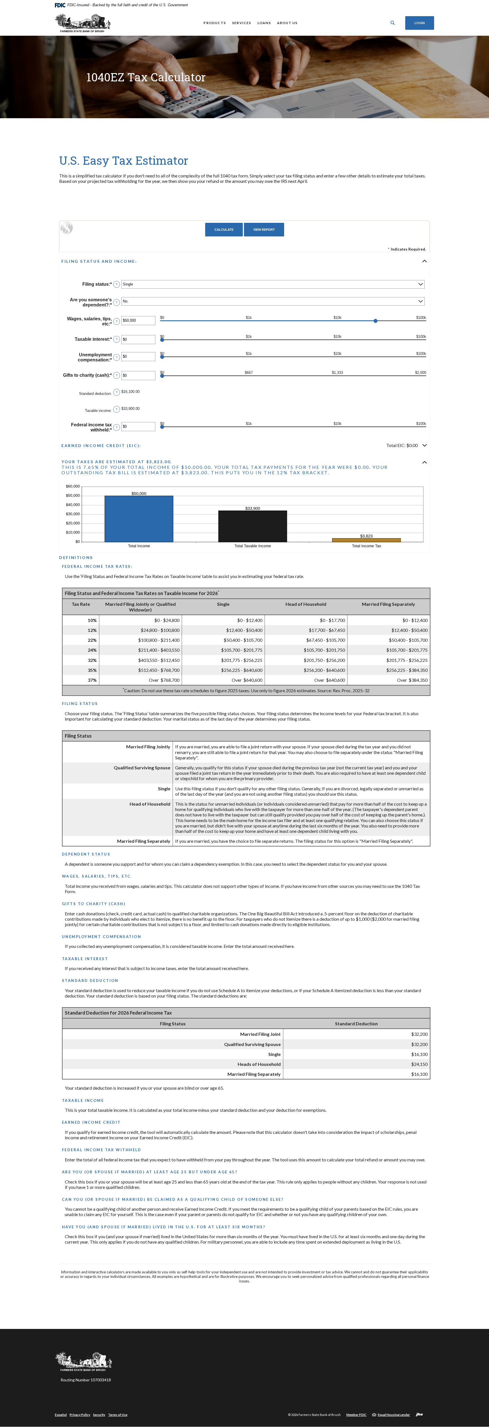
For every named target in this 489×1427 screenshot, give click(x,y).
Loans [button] (264, 23)
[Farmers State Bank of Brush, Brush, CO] (83, 23)
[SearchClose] (393, 22)
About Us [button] (287, 23)
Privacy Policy (80, 1415)
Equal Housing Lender (394, 1415)
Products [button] (214, 23)
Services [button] (241, 23)
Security (99, 1415)
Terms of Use (117, 1415)
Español (61, 1415)
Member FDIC (356, 1415)
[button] (244, 261)
